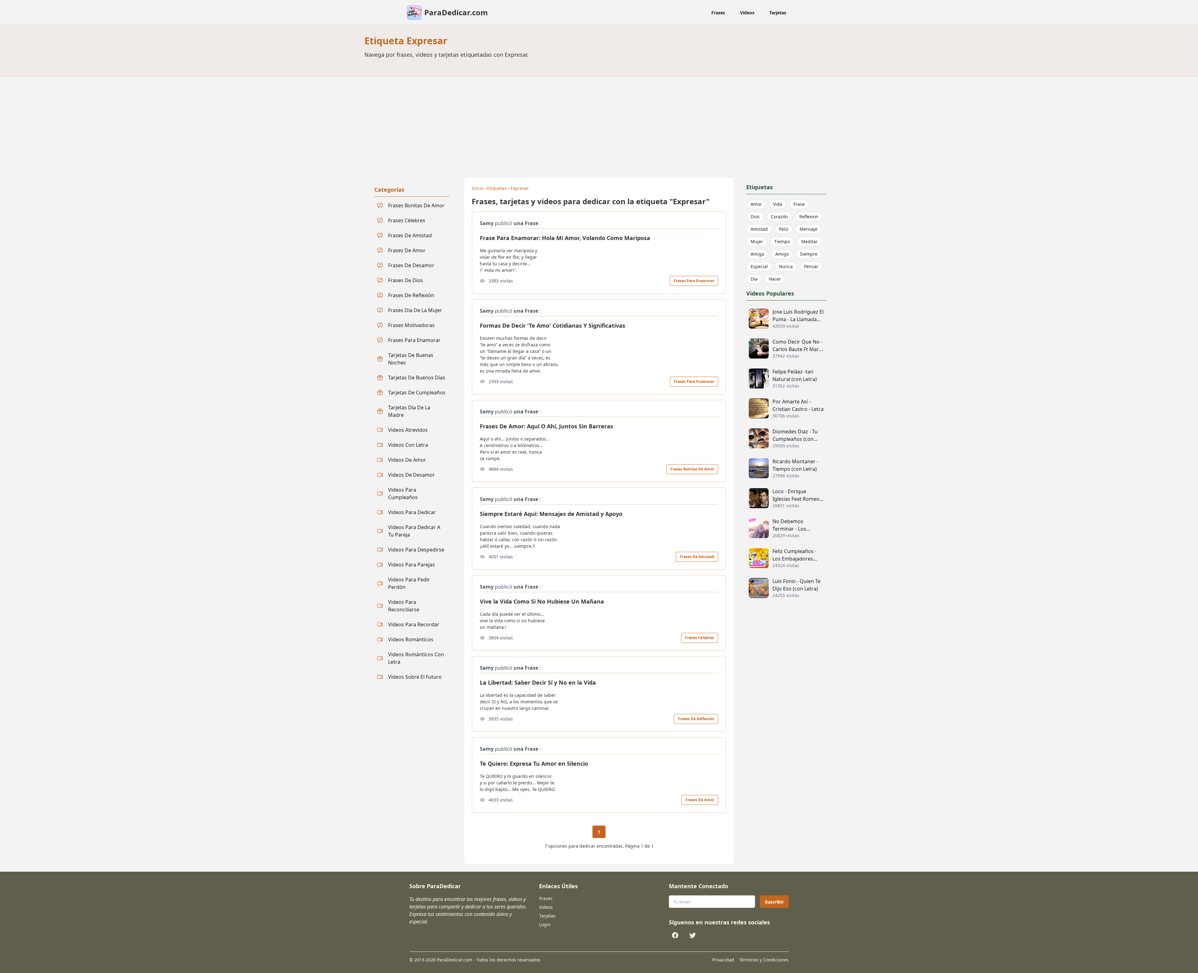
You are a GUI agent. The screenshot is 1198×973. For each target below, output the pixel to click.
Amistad (759, 229)
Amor (756, 204)
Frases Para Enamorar (694, 280)
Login (545, 924)
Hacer (775, 279)
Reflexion (808, 216)
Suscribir (774, 902)
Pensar (811, 266)
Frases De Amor (699, 799)
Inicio (477, 188)
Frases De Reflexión (696, 718)
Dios (755, 216)
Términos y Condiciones (764, 960)
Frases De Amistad (697, 556)
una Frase (526, 223)
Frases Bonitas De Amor (692, 469)
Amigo (782, 254)
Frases (718, 13)
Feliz (783, 229)
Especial (759, 266)
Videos (747, 13)
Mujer (757, 241)
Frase (799, 204)
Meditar (809, 241)
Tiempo (782, 241)
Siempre (808, 254)
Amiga (757, 254)
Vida (777, 204)
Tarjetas (777, 13)
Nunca (786, 266)
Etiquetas (497, 188)
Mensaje (808, 229)
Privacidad (723, 960)
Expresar (519, 188)
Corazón (779, 216)
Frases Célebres (699, 637)
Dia (754, 279)
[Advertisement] (599, 123)
